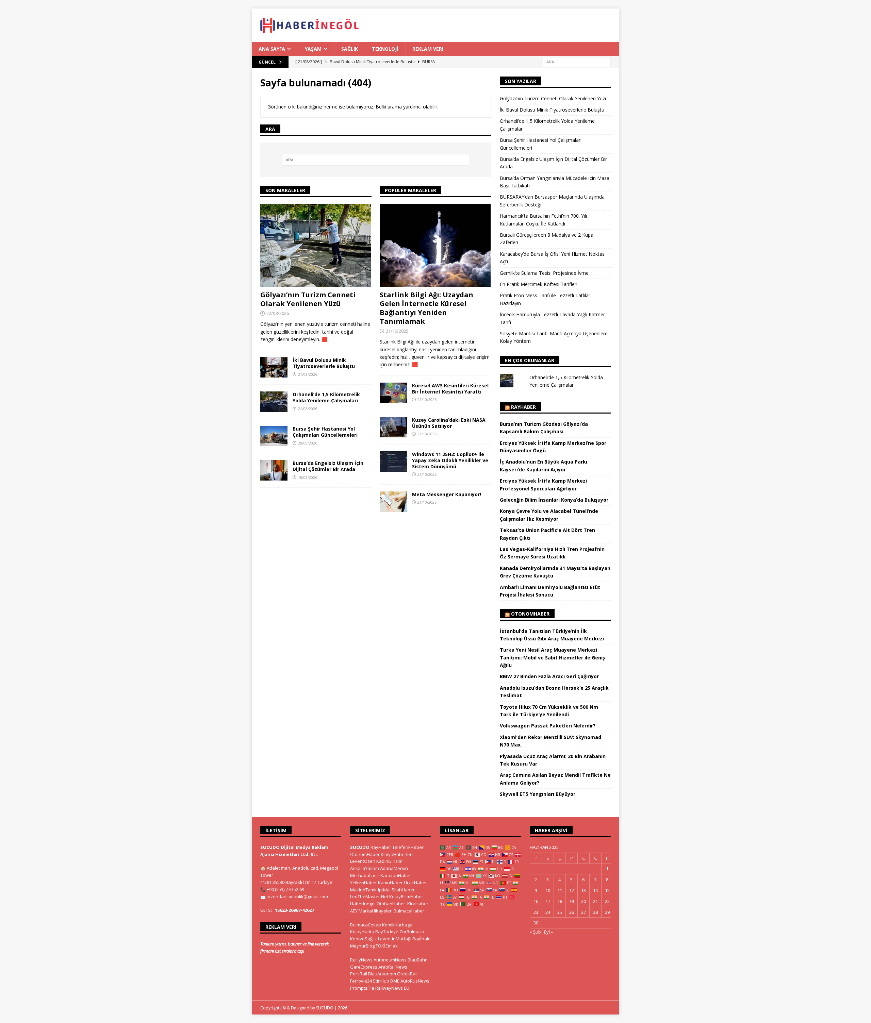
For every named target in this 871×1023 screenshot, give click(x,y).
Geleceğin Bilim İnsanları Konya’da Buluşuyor (554, 500)
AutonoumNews (390, 960)
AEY (354, 911)
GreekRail (407, 974)
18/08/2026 (307, 477)
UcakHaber (415, 882)
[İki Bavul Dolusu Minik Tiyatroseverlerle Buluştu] (273, 367)
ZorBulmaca (411, 931)
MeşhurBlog (362, 946)
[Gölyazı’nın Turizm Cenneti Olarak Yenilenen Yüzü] (316, 245)
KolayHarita (362, 931)
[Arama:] (577, 61)
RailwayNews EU (392, 988)
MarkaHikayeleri (376, 911)
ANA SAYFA (272, 49)
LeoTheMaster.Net (369, 896)
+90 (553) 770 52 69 (285, 889)
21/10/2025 (397, 331)
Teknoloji (385, 49)
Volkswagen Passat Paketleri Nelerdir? (547, 725)
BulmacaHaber (409, 911)
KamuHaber (390, 882)
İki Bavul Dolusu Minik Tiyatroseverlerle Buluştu (324, 363)
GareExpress (363, 967)
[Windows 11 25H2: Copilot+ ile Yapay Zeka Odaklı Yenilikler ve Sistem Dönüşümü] (393, 461)
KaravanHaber (395, 875)
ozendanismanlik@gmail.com (298, 896)
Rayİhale (421, 939)
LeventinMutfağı (394, 939)
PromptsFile (362, 988)
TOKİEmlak (387, 946)
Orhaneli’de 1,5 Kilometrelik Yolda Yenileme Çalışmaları (326, 397)
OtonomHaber (530, 613)
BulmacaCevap (365, 925)
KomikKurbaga (397, 925)
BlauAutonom (382, 974)
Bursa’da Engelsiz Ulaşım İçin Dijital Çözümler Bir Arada (328, 466)
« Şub (535, 932)
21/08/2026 (307, 374)
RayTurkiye (386, 931)
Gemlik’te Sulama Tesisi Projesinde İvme (544, 273)
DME (394, 981)
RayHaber (523, 407)
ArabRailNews (392, 967)
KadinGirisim (389, 861)
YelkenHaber (363, 882)
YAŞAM (313, 49)
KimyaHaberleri (397, 854)
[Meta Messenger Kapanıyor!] (393, 501)
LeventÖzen (362, 861)
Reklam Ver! (427, 49)
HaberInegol (363, 904)
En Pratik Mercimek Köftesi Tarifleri (538, 284)
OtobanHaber (391, 904)
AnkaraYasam (364, 868)
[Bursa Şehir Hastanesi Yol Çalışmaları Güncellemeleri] (273, 436)
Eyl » (548, 932)
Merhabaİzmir (364, 875)
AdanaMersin (394, 868)
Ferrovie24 (361, 981)
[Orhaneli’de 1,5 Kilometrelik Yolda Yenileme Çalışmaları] (273, 401)
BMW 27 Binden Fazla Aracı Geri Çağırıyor (549, 676)
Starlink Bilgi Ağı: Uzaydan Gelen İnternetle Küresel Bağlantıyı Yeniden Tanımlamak (426, 308)
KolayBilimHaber (406, 896)
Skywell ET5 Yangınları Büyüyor (537, 794)
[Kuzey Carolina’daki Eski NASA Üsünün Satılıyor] (393, 427)
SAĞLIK (349, 49)
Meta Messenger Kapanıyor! (446, 494)
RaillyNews (361, 960)
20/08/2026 (307, 443)
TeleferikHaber (408, 847)
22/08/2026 (277, 313)
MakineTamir (363, 890)
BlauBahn (418, 960)
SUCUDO (359, 847)
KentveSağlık (363, 939)
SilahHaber (403, 890)
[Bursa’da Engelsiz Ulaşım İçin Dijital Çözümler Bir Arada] (273, 470)
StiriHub (381, 981)
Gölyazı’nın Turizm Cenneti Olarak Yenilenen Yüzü (308, 299)
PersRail (358, 974)
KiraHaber (417, 904)
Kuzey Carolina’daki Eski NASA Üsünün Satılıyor (449, 423)
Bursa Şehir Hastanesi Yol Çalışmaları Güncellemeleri (325, 431)
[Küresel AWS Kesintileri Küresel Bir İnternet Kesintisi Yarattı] (393, 393)
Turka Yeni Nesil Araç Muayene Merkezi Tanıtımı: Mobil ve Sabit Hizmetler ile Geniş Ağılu (552, 657)
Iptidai (384, 890)
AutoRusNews (414, 981)
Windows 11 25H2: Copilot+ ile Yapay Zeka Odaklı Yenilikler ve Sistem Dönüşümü (450, 460)
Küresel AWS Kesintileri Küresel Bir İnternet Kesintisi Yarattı (450, 388)
